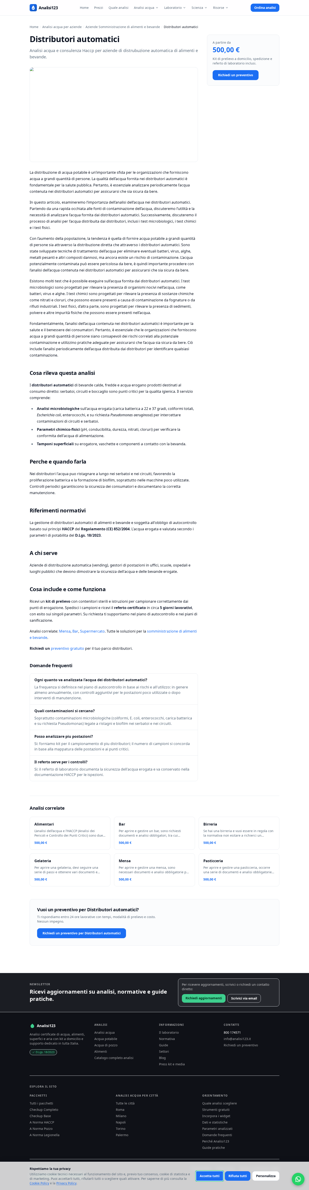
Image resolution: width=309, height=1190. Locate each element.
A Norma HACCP (42, 1122)
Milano (121, 1116)
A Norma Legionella (44, 1135)
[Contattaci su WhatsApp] (298, 1179)
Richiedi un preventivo (235, 75)
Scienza (197, 7)
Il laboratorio (169, 1032)
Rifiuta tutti (237, 1176)
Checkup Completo (44, 1109)
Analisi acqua (144, 7)
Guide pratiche (213, 1147)
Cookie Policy (39, 1183)
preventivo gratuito (67, 648)
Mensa (65, 631)
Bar (75, 631)
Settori (164, 1051)
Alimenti (100, 1051)
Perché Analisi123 (215, 1141)
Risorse (218, 7)
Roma (120, 1109)
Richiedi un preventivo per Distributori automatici (82, 933)
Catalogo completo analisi (113, 1058)
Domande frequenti (217, 1135)
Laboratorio (173, 7)
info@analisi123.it (237, 1039)
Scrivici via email (244, 998)
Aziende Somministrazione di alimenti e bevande (123, 27)
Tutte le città (125, 1103)
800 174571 (232, 1032)
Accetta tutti (209, 1176)
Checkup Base (40, 1116)
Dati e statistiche (215, 1122)
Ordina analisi (265, 7)
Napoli (121, 1122)
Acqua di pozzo (105, 1045)
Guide (163, 1045)
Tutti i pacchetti (41, 1103)
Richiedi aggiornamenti (203, 998)
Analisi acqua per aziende (62, 27)
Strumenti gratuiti (216, 1109)
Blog (162, 1058)
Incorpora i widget (216, 1116)
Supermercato (92, 631)
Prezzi (98, 7)
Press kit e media (172, 1064)
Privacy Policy (66, 1183)
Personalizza (266, 1176)
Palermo (122, 1135)
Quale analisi (118, 7)
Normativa (167, 1039)
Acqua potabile (105, 1039)
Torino (120, 1128)
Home (84, 7)
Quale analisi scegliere (219, 1103)
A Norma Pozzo (41, 1128)
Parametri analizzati (217, 1128)
